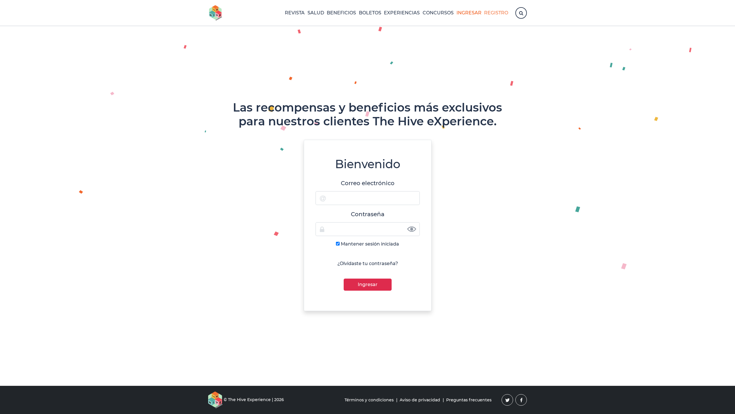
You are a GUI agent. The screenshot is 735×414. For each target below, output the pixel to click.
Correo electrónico (367, 183)
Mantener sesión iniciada (370, 244)
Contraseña (367, 214)
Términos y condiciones (369, 399)
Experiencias (402, 13)
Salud (315, 13)
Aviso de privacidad (420, 399)
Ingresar (469, 13)
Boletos (370, 13)
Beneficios (341, 13)
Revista (295, 13)
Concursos (438, 13)
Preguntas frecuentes (469, 399)
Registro (496, 13)
